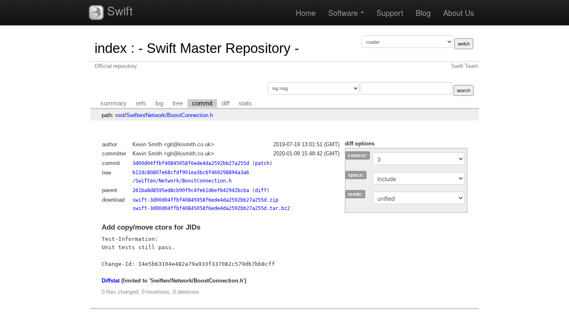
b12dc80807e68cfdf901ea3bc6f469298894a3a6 (190, 172)
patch (262, 163)
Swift (118, 10)
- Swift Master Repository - (218, 48)
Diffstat (111, 281)
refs (141, 103)
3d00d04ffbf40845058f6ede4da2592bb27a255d (190, 163)
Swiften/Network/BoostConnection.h (183, 181)
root (120, 115)
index (111, 48)
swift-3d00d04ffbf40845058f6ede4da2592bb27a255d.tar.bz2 (211, 208)
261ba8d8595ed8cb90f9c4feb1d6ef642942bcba (190, 190)
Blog (423, 12)
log (159, 103)
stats (245, 103)
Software (344, 12)
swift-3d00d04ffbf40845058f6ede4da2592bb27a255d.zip (205, 200)
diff (226, 103)
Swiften (135, 115)
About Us (458, 12)
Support (390, 12)
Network (155, 115)
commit (202, 103)
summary (113, 103)
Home (306, 12)
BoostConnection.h (190, 115)
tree (177, 103)
